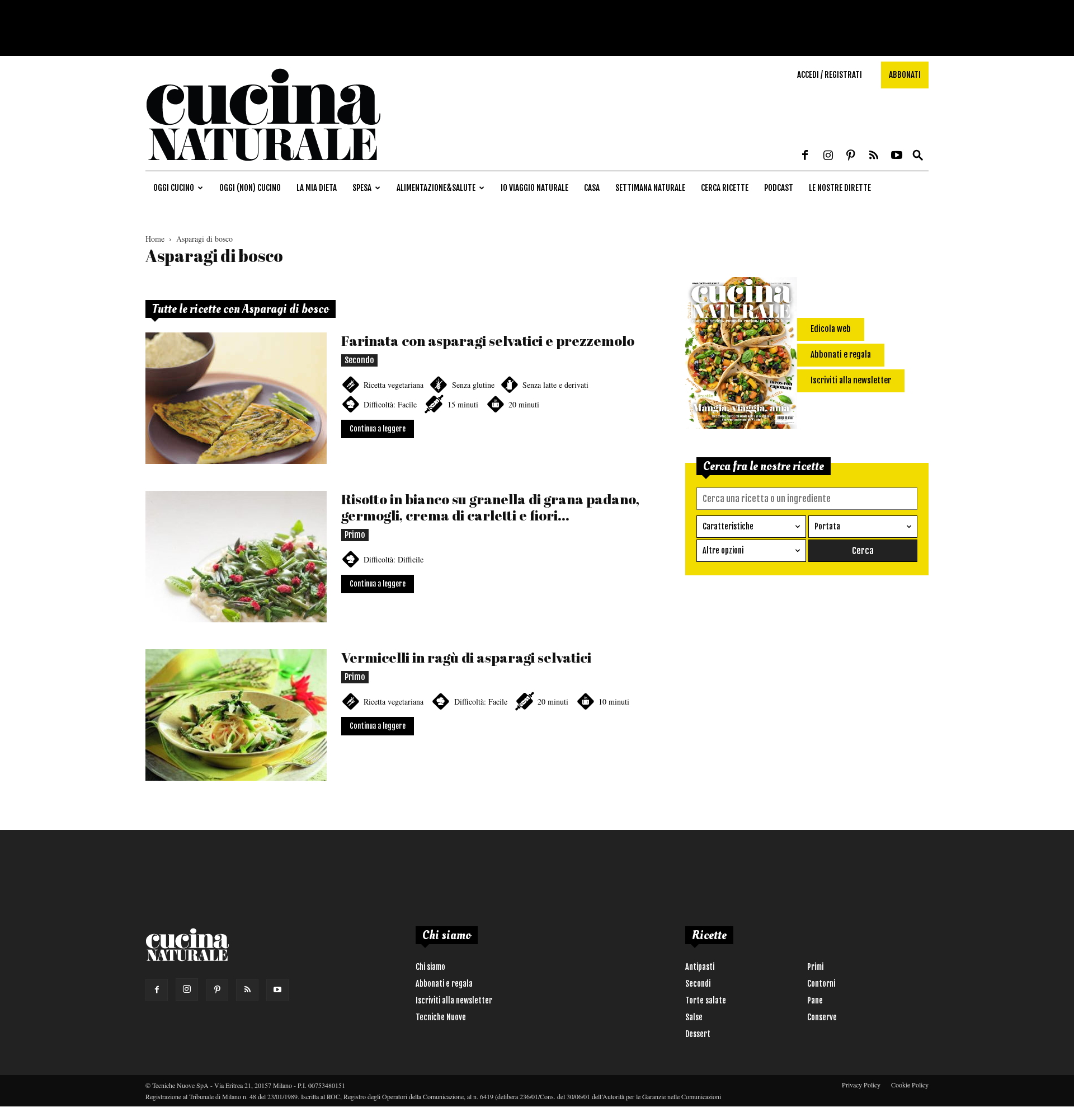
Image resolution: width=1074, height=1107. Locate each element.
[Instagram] (828, 156)
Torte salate (705, 1000)
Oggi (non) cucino (250, 187)
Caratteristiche (728, 526)
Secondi (697, 983)
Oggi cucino (173, 187)
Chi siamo (430, 967)
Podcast (778, 187)
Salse (694, 1017)
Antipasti (699, 967)
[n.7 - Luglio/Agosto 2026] (741, 355)
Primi (815, 967)
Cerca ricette (724, 187)
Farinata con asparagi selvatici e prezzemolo (487, 340)
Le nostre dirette (840, 187)
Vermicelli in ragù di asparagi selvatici (466, 657)
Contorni (821, 983)
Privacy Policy (861, 1084)
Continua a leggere (378, 428)
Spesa (361, 187)
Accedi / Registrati (829, 74)
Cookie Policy (910, 1084)
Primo (355, 534)
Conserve (822, 1017)
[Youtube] (896, 156)
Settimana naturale (650, 187)
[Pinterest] (850, 156)
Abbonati (905, 74)
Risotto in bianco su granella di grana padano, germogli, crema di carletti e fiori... (490, 507)
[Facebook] (805, 156)
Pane (815, 1000)
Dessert (697, 1034)
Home (154, 238)
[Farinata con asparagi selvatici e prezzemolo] (236, 398)
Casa (592, 187)
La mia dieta (316, 187)
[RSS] (873, 156)
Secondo (359, 360)
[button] (918, 156)
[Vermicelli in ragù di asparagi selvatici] (236, 715)
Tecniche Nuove (441, 1017)
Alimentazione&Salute (436, 187)
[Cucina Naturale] (262, 165)
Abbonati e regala (444, 983)
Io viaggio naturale (534, 187)
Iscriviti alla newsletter (454, 1000)
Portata (827, 526)
